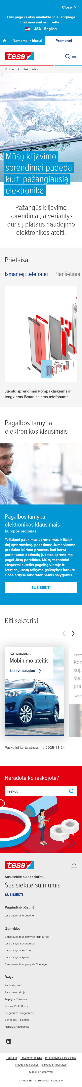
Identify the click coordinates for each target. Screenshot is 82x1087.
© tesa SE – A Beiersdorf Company (41, 1080)
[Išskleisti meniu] (74, 56)
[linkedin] (9, 1042)
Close (67, 7)
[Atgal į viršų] (74, 864)
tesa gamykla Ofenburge (20, 943)
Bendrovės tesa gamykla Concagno (26, 964)
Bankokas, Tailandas (17, 1019)
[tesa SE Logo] (19, 56)
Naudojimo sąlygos (27, 1064)
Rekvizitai (11, 1057)
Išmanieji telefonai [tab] (26, 273)
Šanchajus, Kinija (15, 992)
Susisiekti (41, 587)
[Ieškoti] (67, 56)
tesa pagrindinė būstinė (19, 915)
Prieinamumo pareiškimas (60, 1057)
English (50, 29)
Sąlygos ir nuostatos (54, 1064)
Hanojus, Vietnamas (17, 1026)
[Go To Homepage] (4, 40)
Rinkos (9, 69)
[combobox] (37, 791)
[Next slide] (73, 633)
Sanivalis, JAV (13, 985)
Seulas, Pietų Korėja (17, 1006)
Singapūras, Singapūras (19, 1013)
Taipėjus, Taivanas (16, 999)
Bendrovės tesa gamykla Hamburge (27, 936)
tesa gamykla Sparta (17, 957)
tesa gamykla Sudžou (18, 950)
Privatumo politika (31, 1057)
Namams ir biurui (27, 41)
